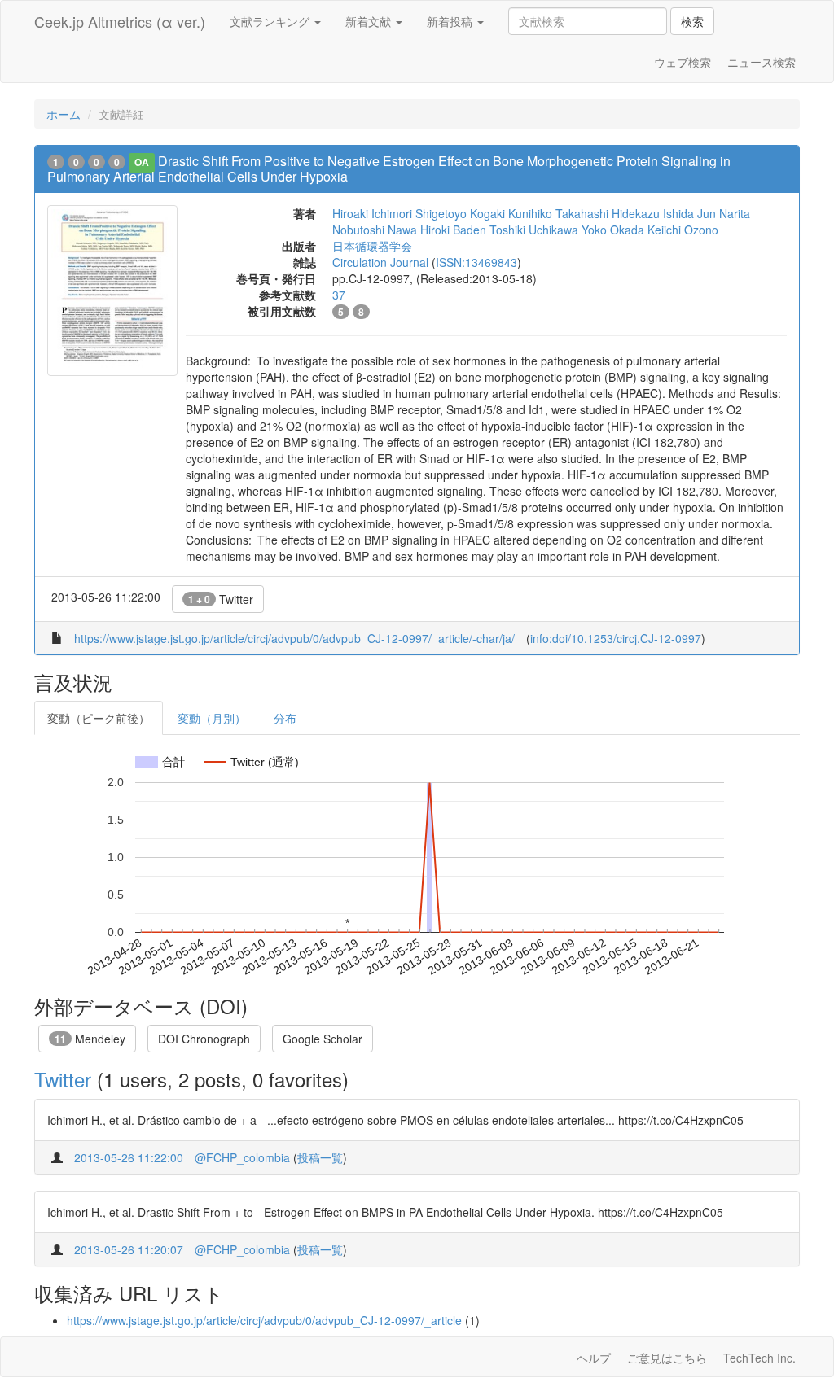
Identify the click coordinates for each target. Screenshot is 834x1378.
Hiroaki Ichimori (372, 213)
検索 (692, 21)
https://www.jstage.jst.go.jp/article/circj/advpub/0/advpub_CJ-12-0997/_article (264, 1320)
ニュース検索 (761, 62)
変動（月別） (212, 718)
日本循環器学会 (372, 246)
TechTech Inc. (759, 1358)
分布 (285, 718)
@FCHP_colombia (242, 1157)
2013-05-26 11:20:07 (128, 1249)
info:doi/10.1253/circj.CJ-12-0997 (615, 638)
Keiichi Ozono (682, 229)
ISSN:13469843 (476, 262)
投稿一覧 (320, 1157)
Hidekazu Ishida (653, 213)
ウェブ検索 (682, 62)
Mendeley (90, 1038)
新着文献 (369, 21)
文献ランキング (271, 21)
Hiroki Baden (453, 229)
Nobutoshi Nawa (374, 229)
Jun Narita (723, 213)
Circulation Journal (380, 262)
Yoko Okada (613, 229)
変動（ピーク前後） (98, 718)
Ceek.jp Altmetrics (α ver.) (119, 21)
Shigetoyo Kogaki (460, 213)
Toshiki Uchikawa (533, 229)
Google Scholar (322, 1038)
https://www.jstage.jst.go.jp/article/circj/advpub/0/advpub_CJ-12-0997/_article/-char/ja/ (294, 638)
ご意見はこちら (667, 1358)
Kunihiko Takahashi (558, 213)
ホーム (63, 114)
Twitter (220, 599)
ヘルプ (594, 1358)
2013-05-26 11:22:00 (128, 1157)
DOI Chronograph (204, 1038)
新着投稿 (451, 21)
